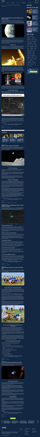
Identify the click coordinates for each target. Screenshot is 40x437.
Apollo (5, 202)
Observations (23, 2)
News (2, 2)
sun (27, 60)
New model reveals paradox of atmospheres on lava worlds (15, 422)
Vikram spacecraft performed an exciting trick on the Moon (16, 121)
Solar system (33, 55)
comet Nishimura (13, 207)
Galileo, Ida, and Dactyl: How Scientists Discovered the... (35, 17)
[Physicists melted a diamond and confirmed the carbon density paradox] (29, 29)
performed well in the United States (10, 294)
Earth (28, 41)
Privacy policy (34, 428)
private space (29, 53)
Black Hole (28, 39)
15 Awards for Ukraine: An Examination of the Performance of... (35, 23)
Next (37, 421)
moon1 (15, 202)
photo (4, 359)
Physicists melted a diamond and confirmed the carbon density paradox (7, 422)
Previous (2, 421)
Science (13, 2)
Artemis (28, 36)
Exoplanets (34, 41)
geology (12, 202)
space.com (6, 411)
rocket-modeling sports (19, 293)
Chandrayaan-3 (5, 193)
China (32, 39)
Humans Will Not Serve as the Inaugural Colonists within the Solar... (35, 11)
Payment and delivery (27, 428)
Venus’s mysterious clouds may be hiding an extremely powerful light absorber (23, 422)
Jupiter (36, 46)
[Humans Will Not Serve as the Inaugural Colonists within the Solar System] (29, 11)
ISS (4, 416)
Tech (17, 2)
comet (36, 39)
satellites (28, 55)
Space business (36, 2)
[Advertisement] (13, 12)
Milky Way (31, 48)
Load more (13, 418)
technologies (29, 62)
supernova (31, 60)
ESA (30, 41)
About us (21, 428)
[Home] (3, 1)
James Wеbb (31, 46)
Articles (7, 2)
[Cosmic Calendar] (35, 0)
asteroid (32, 36)
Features (30, 2)
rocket (33, 53)
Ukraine (8, 359)
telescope (33, 62)
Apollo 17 (5, 169)
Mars (28, 48)
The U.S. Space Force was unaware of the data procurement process (31, 422)
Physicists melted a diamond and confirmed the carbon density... (35, 29)
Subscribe (34, 71)
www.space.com (7, 197)
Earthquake (8, 202)
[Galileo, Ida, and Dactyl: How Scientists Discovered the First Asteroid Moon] (29, 17)
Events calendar (27, 434)
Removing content (27, 431)
